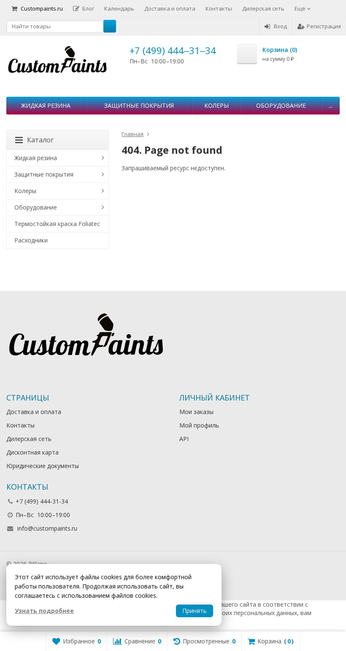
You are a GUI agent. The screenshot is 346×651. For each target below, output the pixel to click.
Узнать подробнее (44, 611)
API (184, 439)
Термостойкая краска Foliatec (57, 224)
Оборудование (281, 105)
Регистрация (324, 26)
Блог (88, 8)
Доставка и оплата (169, 8)
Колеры (216, 105)
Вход (280, 26)
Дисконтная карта (32, 452)
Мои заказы (196, 412)
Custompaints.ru (42, 8)
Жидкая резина (45, 105)
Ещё (301, 8)
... (330, 105)
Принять (194, 611)
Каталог (40, 139)
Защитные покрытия (139, 105)
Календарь (119, 8)
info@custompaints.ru (47, 528)
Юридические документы (42, 466)
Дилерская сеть (263, 8)
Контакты (218, 8)
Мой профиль (199, 425)
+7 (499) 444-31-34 (42, 501)
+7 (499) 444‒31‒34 (173, 50)
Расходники (31, 240)
